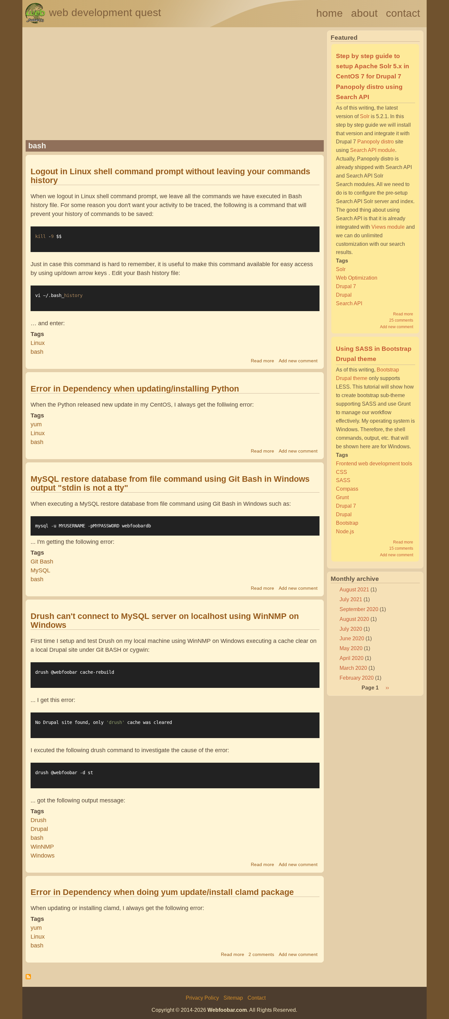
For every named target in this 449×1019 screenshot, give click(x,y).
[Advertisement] (175, 89)
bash (37, 352)
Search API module (372, 150)
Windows (43, 855)
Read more (262, 360)
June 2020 (352, 638)
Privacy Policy (202, 998)
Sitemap (233, 998)
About (364, 13)
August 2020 (354, 619)
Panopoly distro (375, 141)
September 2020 (359, 609)
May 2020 (351, 648)
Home (329, 13)
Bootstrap (347, 523)
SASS (343, 480)
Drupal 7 (346, 286)
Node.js (345, 531)
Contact (403, 13)
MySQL (40, 570)
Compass (347, 489)
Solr (364, 116)
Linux (38, 343)
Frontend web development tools (374, 463)
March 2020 (353, 668)
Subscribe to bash (28, 979)
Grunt (342, 497)
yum (36, 424)
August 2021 (354, 589)
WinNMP (42, 846)
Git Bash (42, 561)
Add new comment (298, 360)
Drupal (39, 829)
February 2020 (357, 678)
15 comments (401, 548)
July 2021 (351, 599)
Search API (349, 303)
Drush (38, 820)
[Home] (35, 21)
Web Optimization (356, 278)
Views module (388, 227)
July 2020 (351, 629)
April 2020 (352, 658)
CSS (341, 472)
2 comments (261, 954)
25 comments (401, 320)
